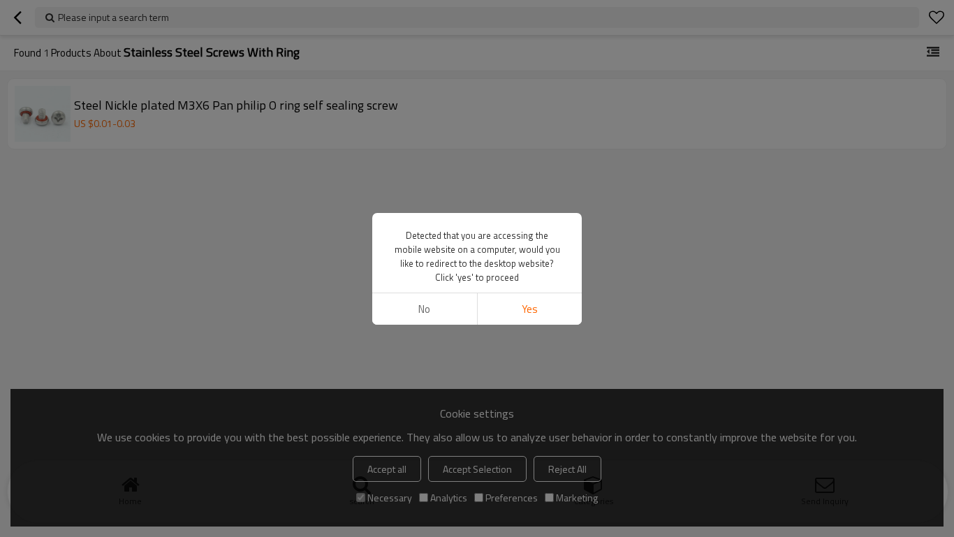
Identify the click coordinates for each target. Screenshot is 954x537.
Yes (530, 309)
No (424, 309)
